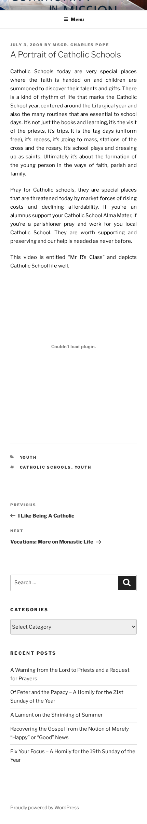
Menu (77, 19)
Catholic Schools (45, 467)
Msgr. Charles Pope (81, 44)
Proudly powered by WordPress (44, 807)
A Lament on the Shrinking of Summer (56, 715)
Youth (28, 457)
